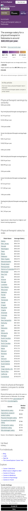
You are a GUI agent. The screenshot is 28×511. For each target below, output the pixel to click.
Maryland (4, 307)
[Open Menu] (8, 2)
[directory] (14, 87)
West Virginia (5, 259)
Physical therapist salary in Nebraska (11, 23)
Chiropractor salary (7, 425)
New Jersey (5, 243)
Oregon (3, 305)
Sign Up (5, 458)
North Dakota (5, 361)
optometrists (17, 398)
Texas (3, 251)
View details (5, 8)
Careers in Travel (8, 480)
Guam (3, 366)
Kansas (3, 318)
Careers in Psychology (10, 477)
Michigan (4, 335)
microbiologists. (12, 401)
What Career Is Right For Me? (12, 471)
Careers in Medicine (9, 475)
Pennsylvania (5, 266)
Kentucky (4, 323)
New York (4, 274)
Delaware (4, 256)
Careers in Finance (9, 473)
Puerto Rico (5, 371)
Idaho (3, 330)
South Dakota (5, 364)
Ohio (2, 277)
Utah (2, 325)
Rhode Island (5, 264)
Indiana (3, 297)
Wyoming (4, 341)
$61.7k (5, 56)
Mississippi (4, 271)
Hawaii (3, 302)
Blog (4, 453)
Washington (5, 248)
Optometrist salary (7, 410)
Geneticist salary (6, 427)
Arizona (3, 279)
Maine (3, 348)
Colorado (4, 315)
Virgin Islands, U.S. (7, 369)
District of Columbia (7, 269)
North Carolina (5, 343)
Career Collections (9, 468)
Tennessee (4, 300)
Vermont (4, 358)
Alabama (4, 292)
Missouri (4, 351)
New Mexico (5, 287)
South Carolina (6, 338)
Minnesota (4, 333)
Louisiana (4, 284)
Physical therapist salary (9, 418)
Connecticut (5, 376)
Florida (3, 294)
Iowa (2, 356)
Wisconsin (4, 289)
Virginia (3, 310)
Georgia (3, 282)
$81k (14, 56)
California (4, 374)
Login (5, 456)
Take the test (21, 2)
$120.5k (22, 56)
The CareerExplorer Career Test (13, 460)
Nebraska (4, 328)
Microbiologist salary (8, 430)
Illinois (3, 254)
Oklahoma (4, 346)
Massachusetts (6, 261)
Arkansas (4, 312)
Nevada (3, 246)
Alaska (3, 241)
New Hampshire (6, 320)
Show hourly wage (14, 47)
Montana (4, 353)
